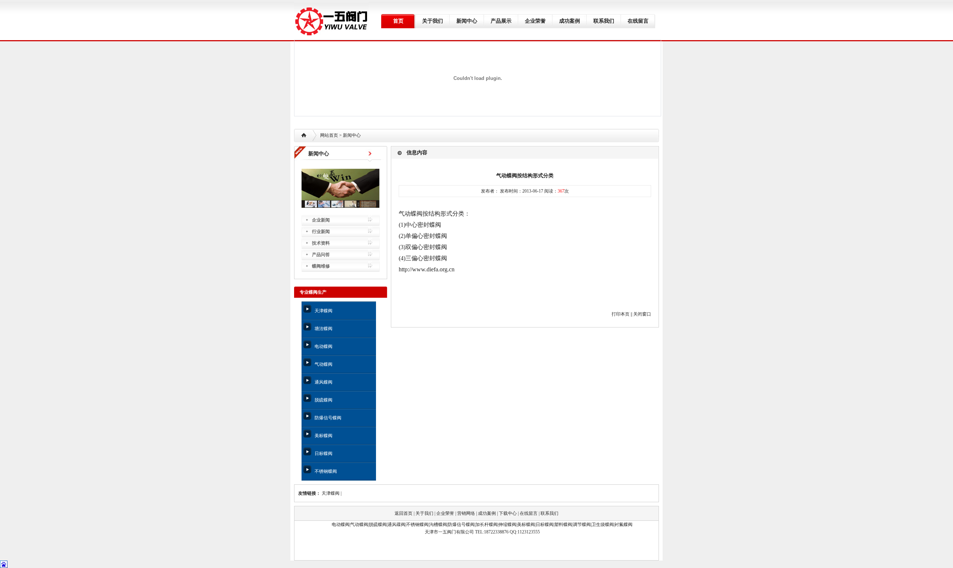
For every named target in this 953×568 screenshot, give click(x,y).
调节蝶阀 (582, 524)
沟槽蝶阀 (438, 524)
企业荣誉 (535, 21)
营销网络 (466, 513)
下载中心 (508, 513)
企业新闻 (321, 220)
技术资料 (321, 243)
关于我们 (432, 21)
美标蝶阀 (323, 435)
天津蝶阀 (323, 310)
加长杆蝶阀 (486, 524)
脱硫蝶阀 (323, 400)
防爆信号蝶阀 (328, 417)
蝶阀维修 (321, 266)
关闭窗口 (642, 314)
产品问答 (321, 254)
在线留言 (638, 21)
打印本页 (621, 314)
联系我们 (603, 21)
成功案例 (569, 21)
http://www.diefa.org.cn (427, 269)
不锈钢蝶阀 (326, 471)
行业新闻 (321, 231)
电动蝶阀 (323, 346)
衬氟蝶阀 (623, 524)
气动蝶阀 (323, 364)
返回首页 (403, 513)
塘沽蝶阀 (323, 328)
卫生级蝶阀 (603, 524)
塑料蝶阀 (563, 524)
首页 (398, 21)
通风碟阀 (396, 524)
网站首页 (329, 135)
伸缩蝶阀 (507, 524)
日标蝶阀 (323, 453)
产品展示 (501, 21)
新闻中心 (466, 21)
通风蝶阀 (323, 382)
